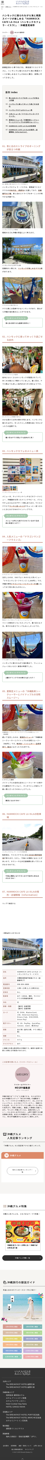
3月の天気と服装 (12, 1333)
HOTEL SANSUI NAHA (15, 1407)
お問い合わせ (38, 1446)
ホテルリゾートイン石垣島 (17, 1421)
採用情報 (13, 1446)
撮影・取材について (25, 1446)
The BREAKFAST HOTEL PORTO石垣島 (23, 1415)
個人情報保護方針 (17, 1449)
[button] (2, 471)
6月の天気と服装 (32, 1339)
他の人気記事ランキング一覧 (22, 1171)
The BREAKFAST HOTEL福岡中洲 (20, 1387)
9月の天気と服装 (12, 1351)
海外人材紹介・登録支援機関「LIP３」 (22, 1436)
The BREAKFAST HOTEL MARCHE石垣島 (23, 1418)
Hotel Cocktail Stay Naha (16, 1404)
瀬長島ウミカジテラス (15, 1428)
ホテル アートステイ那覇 (16, 1398)
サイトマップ (29, 1449)
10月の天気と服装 (32, 1351)
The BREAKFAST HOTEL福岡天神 (20, 1384)
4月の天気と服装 (32, 1333)
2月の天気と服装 (32, 1327)
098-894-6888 (23, 984)
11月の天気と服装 (11, 1357)
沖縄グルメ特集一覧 (22, 1258)
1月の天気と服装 (12, 1327)
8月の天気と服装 (32, 1345)
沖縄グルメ (8, 6)
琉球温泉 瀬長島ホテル (15, 1395)
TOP (2, 6)
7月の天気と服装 (12, 1345)
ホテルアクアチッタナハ (16, 1401)
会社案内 (6, 1446)
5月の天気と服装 (12, 1339)
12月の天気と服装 (32, 1357)
